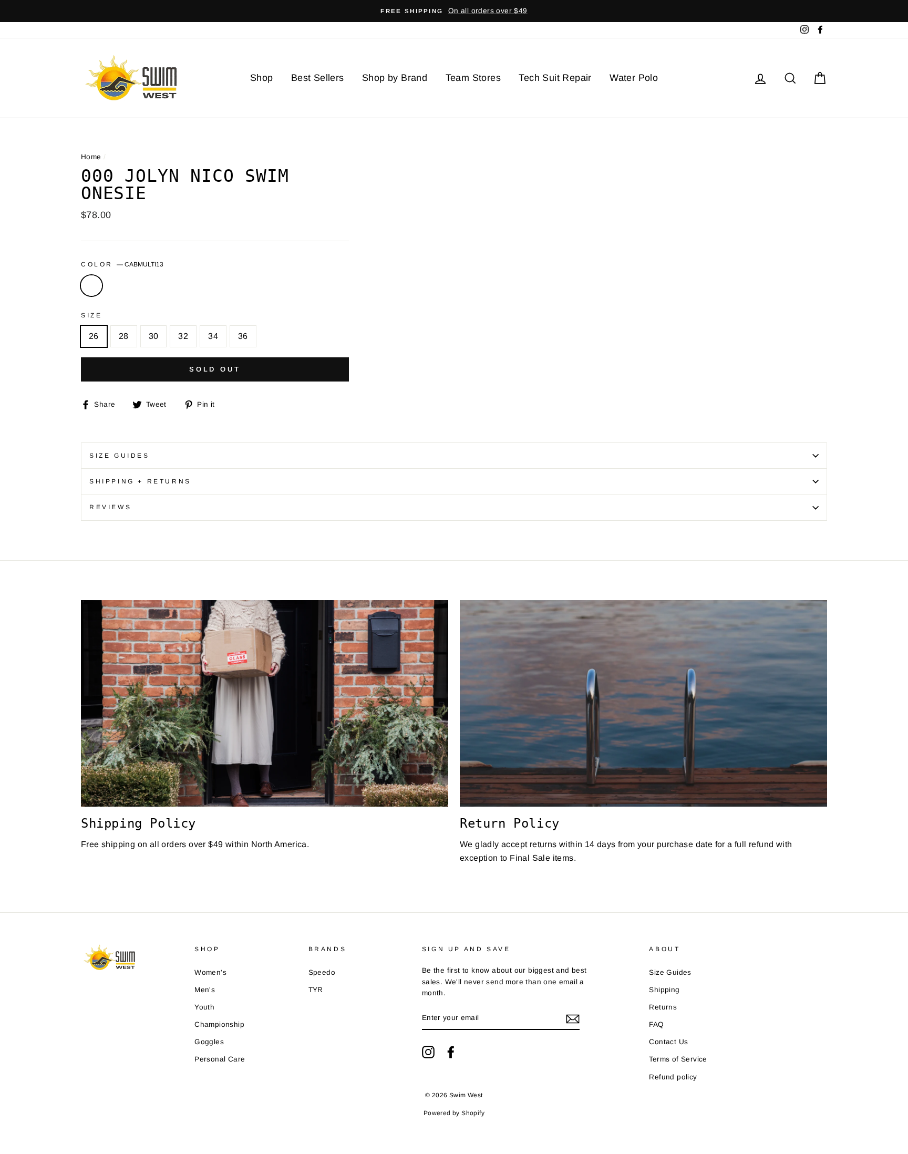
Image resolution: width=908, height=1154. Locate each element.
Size (91, 315)
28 (124, 336)
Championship (219, 1024)
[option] (454, 11)
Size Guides (119, 455)
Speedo (321, 972)
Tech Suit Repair (555, 78)
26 (94, 336)
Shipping (664, 990)
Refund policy (673, 1077)
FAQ (656, 1024)
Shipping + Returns (140, 481)
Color (122, 264)
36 (243, 336)
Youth (204, 1007)
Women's (210, 972)
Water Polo (634, 78)
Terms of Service (678, 1059)
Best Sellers (317, 78)
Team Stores (473, 78)
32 (183, 336)
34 (213, 336)
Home (91, 157)
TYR (315, 990)
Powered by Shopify (454, 1113)
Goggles (209, 1042)
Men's (204, 990)
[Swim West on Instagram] (428, 1052)
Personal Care (219, 1059)
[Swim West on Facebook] (451, 1052)
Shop (261, 78)
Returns (663, 1007)
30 (154, 336)
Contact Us (668, 1042)
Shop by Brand (394, 78)
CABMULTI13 (91, 285)
